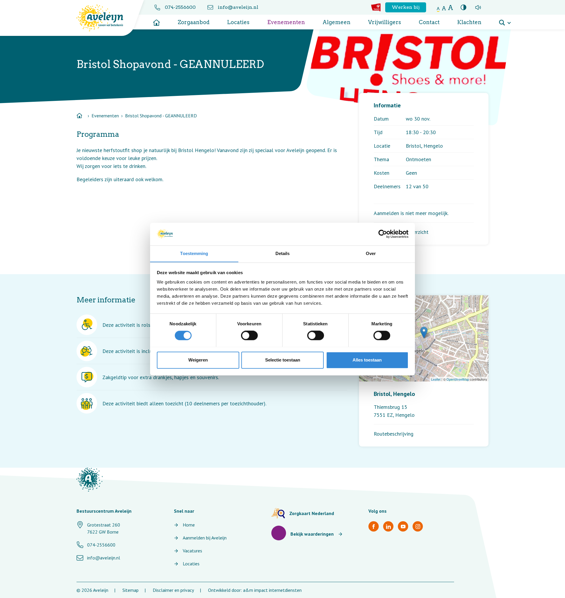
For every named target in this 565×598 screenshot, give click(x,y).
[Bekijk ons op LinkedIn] (388, 526)
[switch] (249, 335)
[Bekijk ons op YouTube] (403, 526)
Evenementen (286, 22)
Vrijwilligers (384, 22)
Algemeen (336, 22)
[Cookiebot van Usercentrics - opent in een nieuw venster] (382, 233)
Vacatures (192, 551)
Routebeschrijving (393, 433)
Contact (429, 22)
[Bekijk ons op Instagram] (418, 526)
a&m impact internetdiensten (272, 590)
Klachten (469, 22)
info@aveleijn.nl (238, 7)
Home (189, 525)
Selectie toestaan (282, 359)
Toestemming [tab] (194, 253)
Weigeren (198, 359)
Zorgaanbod (194, 22)
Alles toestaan (367, 359)
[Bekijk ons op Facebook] (373, 526)
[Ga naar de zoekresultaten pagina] (504, 20)
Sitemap (130, 590)
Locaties (238, 22)
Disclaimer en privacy (173, 590)
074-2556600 (180, 7)
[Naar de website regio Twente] (376, 7)
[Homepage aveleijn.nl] (90, 480)
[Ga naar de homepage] (156, 20)
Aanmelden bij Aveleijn (205, 538)
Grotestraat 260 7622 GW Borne (103, 528)
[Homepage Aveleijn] (104, 18)
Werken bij (406, 7)
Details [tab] (282, 253)
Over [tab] (371, 253)
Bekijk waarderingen (312, 534)
